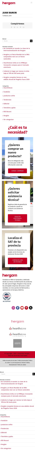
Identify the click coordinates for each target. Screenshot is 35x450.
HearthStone (8, 88)
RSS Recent (7, 112)
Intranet (23, 362)
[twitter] (30, 307)
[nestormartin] (17, 340)
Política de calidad (21, 364)
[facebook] (17, 308)
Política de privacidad (23, 360)
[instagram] (13, 308)
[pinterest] (26, 308)
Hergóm (6, 116)
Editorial (6, 104)
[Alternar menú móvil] (31, 2)
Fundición (7, 92)
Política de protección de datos (10, 360)
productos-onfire (9, 96)
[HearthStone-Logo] (17, 327)
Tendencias (7, 100)
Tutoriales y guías (9, 108)
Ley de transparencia (16, 362)
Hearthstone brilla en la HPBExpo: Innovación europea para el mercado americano (16, 65)
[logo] (17, 332)
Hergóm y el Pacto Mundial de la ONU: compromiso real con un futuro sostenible (17, 57)
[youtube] (22, 308)
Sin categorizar (9, 119)
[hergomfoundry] (17, 320)
